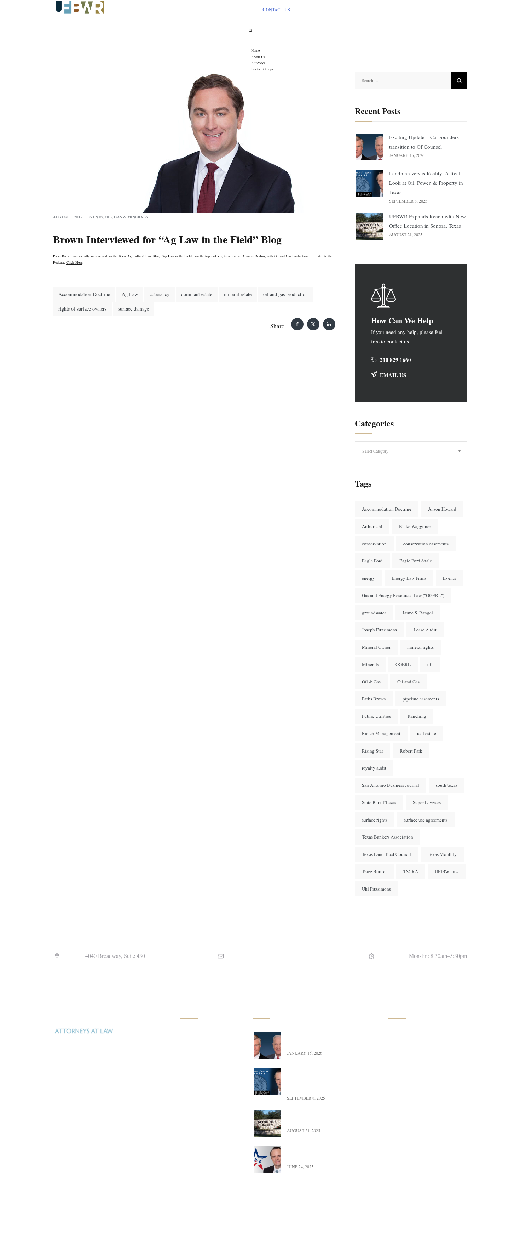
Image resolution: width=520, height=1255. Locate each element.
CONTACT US (276, 10)
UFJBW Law (446, 871)
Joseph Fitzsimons (379, 629)
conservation (374, 543)
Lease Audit (425, 629)
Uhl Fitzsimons (376, 889)
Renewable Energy (207, 1113)
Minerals (370, 664)
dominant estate (196, 294)
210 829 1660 (395, 360)
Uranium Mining (205, 1050)
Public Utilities (376, 716)
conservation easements (426, 543)
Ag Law (130, 294)
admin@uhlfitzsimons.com (273, 955)
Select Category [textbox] (375, 451)
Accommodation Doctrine (84, 294)
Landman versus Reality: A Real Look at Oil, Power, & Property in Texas (426, 182)
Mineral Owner (376, 647)
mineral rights (420, 647)
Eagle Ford (372, 560)
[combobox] (411, 450)
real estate (426, 733)
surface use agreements (425, 820)
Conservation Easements (212, 1097)
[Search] (250, 30)
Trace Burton (374, 871)
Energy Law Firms (409, 578)
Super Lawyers (427, 802)
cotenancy (159, 294)
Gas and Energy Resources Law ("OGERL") (403, 595)
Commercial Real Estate (212, 1066)
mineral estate (238, 294)
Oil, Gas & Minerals (126, 217)
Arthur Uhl (372, 526)
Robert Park (411, 751)
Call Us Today (74, 1178)
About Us (405, 1050)
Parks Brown (374, 698)
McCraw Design (323, 1239)
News (401, 1097)
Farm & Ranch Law (208, 1082)
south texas (446, 785)
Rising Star (372, 751)
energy (368, 578)
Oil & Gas (371, 681)
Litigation (198, 1168)
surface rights (374, 820)
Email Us (393, 375)
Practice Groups (412, 1082)
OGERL (403, 664)
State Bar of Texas (379, 802)
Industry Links (411, 1113)
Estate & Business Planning (206, 1148)
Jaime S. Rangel (418, 612)
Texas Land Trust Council (386, 854)
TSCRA (410, 871)
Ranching (417, 716)
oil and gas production (285, 294)
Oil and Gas (408, 681)
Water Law (199, 1128)
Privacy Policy (411, 1144)
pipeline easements (421, 698)
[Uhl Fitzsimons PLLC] (78, 7)
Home (402, 1035)
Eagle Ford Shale (415, 560)
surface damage (133, 308)
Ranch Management (381, 733)
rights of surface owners (82, 308)
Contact (403, 1128)
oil (430, 664)
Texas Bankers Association (387, 837)
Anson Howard (442, 509)
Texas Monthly (442, 854)
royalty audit (374, 768)
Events (95, 217)
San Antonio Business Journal (390, 785)
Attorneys (406, 1066)
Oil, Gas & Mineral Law (212, 1035)
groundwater (374, 612)
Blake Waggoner (415, 526)
